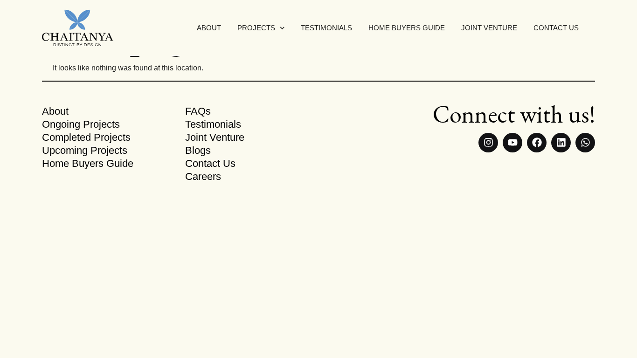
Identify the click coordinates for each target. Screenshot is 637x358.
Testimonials (326, 28)
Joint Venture (489, 28)
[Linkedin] (561, 142)
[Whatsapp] (585, 142)
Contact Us (556, 28)
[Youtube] (512, 142)
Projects (256, 28)
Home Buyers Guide (406, 28)
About (209, 28)
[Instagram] (488, 142)
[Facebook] (537, 142)
